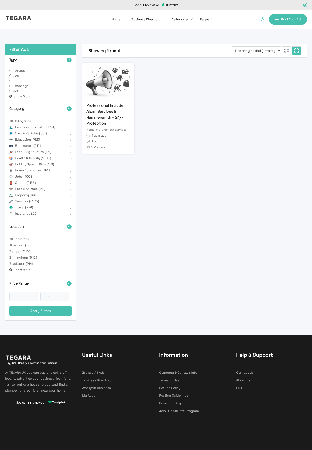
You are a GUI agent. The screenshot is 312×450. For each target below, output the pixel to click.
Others (25, 183)
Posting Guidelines (173, 395)
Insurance (26, 213)
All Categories (20, 121)
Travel (24, 207)
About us (243, 380)
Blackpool (21, 264)
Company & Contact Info (178, 372)
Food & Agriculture (33, 152)
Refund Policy (170, 388)
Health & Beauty (33, 158)
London (97, 141)
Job (16, 91)
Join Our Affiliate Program (179, 411)
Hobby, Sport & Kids (34, 164)
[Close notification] (305, 4)
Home (116, 19)
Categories (180, 19)
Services (27, 201)
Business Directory (146, 19)
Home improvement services (106, 129)
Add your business (96, 388)
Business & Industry (35, 127)
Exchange (21, 86)
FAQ (239, 388)
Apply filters (40, 311)
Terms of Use (169, 380)
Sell (16, 76)
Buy (16, 81)
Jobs (24, 176)
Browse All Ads (93, 372)
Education (28, 139)
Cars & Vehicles (31, 133)
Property (26, 195)
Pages (204, 19)
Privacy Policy (170, 403)
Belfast (19, 251)
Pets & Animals (30, 189)
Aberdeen (21, 245)
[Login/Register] (263, 19)
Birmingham (23, 257)
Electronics (28, 146)
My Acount (90, 395)
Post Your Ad (291, 19)
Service (19, 71)
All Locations (19, 239)
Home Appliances (33, 170)
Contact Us (245, 372)
